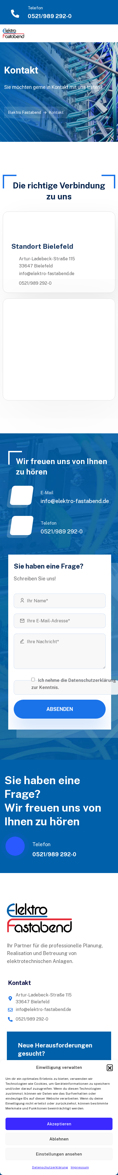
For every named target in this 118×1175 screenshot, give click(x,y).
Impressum (80, 1167)
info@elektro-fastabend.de (75, 501)
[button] (110, 1067)
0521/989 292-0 (50, 16)
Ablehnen (59, 1139)
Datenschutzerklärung (50, 1167)
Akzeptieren (59, 1124)
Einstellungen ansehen (59, 1154)
